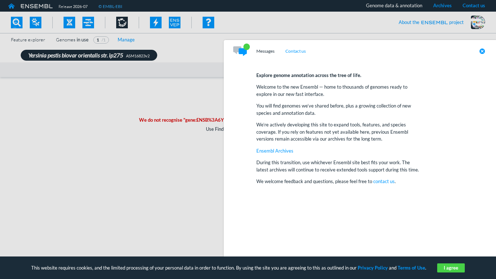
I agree (451, 268)
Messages (265, 51)
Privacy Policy (373, 268)
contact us (384, 181)
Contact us (295, 51)
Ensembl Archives (274, 151)
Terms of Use (411, 268)
